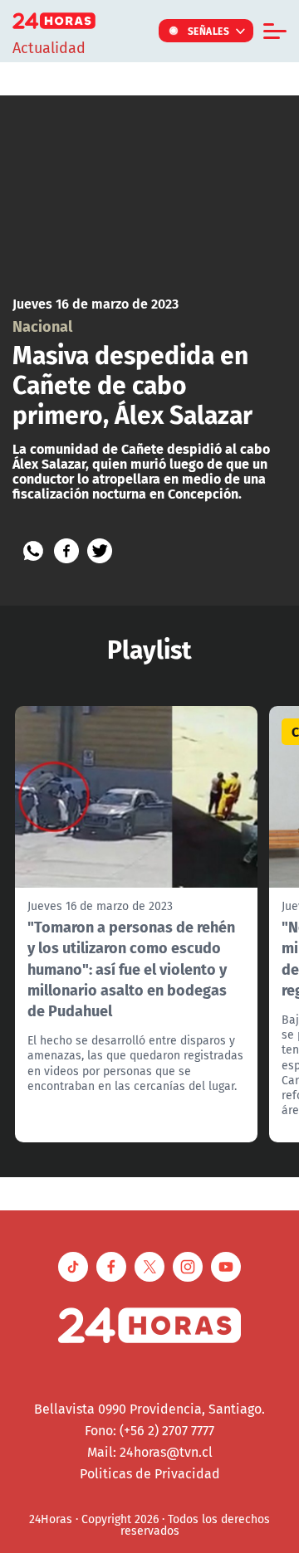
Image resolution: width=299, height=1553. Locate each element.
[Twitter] (99, 550)
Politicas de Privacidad (150, 1473)
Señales (209, 30)
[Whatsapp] (33, 550)
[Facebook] (66, 550)
